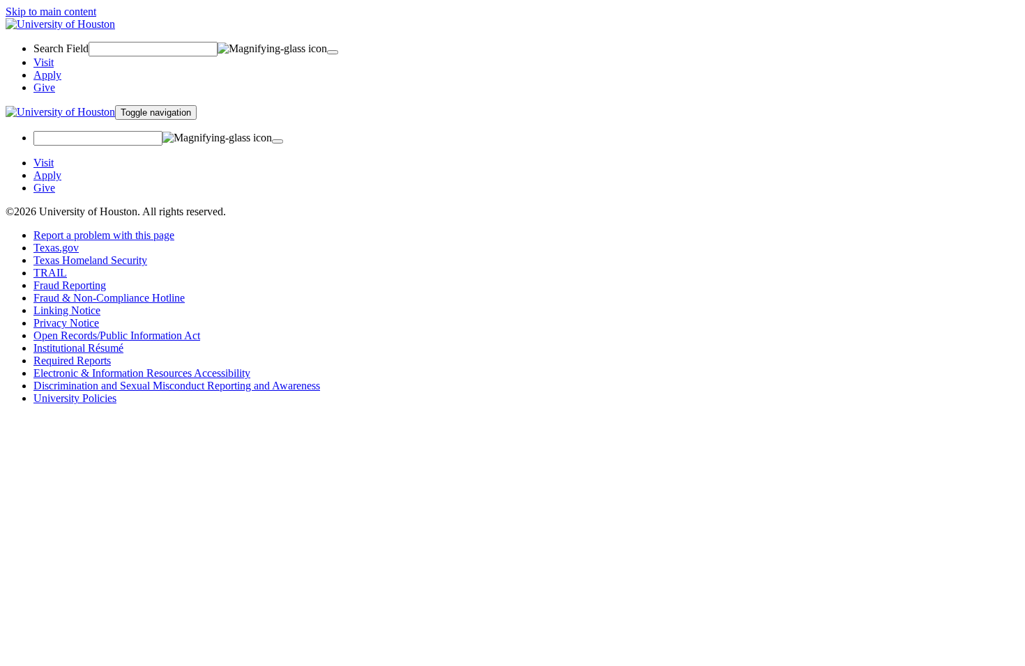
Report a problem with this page (103, 235)
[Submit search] (332, 52)
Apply (47, 75)
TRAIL (50, 273)
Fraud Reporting (69, 285)
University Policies (74, 398)
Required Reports (72, 360)
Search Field (61, 48)
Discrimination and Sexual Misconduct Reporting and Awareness (176, 386)
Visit (43, 62)
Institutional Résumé (78, 348)
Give (44, 87)
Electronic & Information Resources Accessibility (141, 373)
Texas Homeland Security (90, 260)
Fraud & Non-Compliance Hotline (109, 298)
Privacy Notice (66, 323)
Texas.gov (56, 248)
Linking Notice (66, 310)
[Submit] (277, 141)
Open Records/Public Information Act (116, 335)
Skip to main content (51, 11)
